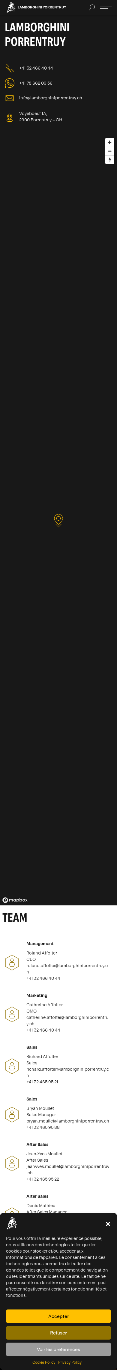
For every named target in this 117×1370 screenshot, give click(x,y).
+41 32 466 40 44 (43, 978)
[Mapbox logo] (15, 900)
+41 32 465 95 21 (42, 1081)
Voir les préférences (58, 1349)
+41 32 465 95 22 (42, 1179)
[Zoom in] (109, 142)
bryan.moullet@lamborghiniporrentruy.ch (67, 1121)
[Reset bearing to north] (109, 159)
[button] (108, 1223)
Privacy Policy (70, 1362)
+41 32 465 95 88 (43, 1127)
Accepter (58, 1316)
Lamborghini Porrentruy (42, 7)
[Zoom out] (109, 151)
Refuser (58, 1332)
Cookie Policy (43, 1362)
